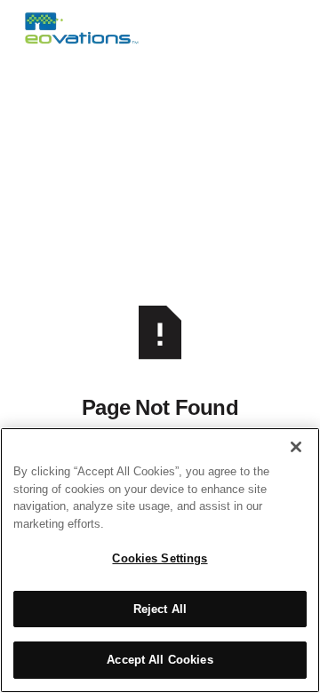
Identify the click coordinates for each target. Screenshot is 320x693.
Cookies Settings (159, 558)
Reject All (160, 609)
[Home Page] (82, 28)
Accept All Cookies (159, 659)
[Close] (296, 446)
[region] (160, 560)
